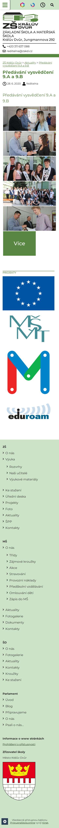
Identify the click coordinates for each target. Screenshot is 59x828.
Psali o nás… (14, 725)
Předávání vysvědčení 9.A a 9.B (27, 64)
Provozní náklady (22, 580)
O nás (9, 453)
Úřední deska (15, 496)
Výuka (10, 459)
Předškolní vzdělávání (26, 586)
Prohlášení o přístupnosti (19, 744)
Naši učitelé (18, 473)
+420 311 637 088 (18, 46)
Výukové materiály (23, 479)
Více (19, 243)
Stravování (17, 574)
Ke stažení (13, 490)
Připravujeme (15, 712)
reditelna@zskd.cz (19, 51)
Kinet (45, 822)
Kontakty (12, 528)
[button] (5, 5)
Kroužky (11, 674)
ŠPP (8, 521)
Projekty (11, 503)
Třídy (13, 555)
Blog (9, 706)
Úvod (9, 700)
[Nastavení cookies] (4, 821)
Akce (13, 568)
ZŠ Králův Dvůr (12, 62)
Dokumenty (14, 622)
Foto (9, 509)
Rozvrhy (15, 467)
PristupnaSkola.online (22, 822)
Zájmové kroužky (22, 561)
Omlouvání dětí (21, 593)
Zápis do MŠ (18, 599)
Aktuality (30, 62)
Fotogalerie (14, 616)
